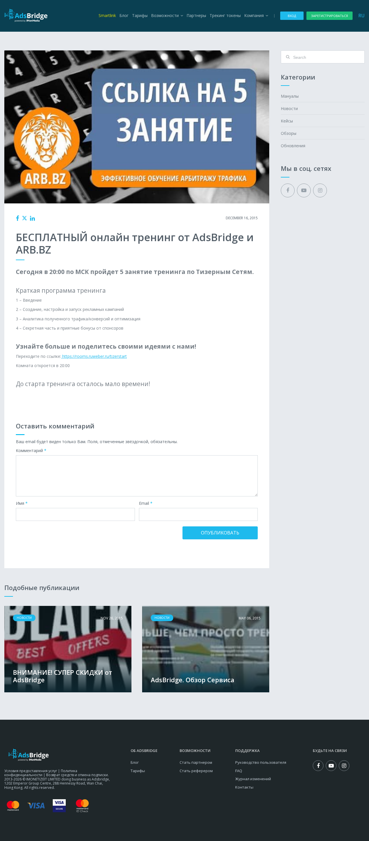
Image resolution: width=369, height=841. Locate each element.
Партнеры (196, 15)
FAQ (238, 770)
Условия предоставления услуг (30, 770)
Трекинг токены (225, 15)
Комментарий (31, 450)
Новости (131, 218)
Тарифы (140, 15)
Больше (67, 649)
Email (146, 503)
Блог (124, 15)
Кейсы (287, 121)
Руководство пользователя (260, 762)
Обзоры (288, 133)
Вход (292, 16)
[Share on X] (24, 218)
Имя (22, 503)
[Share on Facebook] (17, 218)
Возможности (165, 15)
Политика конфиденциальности (40, 772)
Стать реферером (196, 770)
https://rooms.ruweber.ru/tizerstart (94, 356)
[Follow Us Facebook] (288, 190)
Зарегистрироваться (329, 16)
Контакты (244, 787)
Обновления (293, 145)
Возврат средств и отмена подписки (77, 774)
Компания (254, 15)
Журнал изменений (253, 778)
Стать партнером (196, 762)
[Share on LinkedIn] (32, 218)
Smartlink (107, 15)
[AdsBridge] (26, 15)
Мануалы (290, 96)
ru (361, 15)
